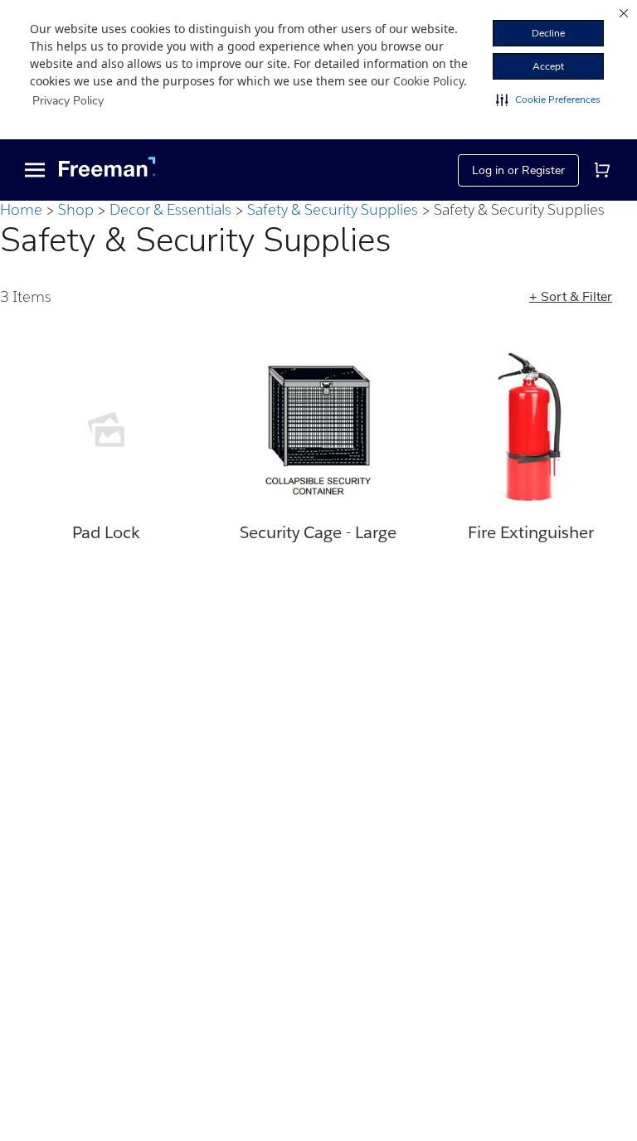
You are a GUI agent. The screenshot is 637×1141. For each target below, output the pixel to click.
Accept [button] (548, 66)
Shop (76, 209)
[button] (548, 99)
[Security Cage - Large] (318, 429)
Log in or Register (518, 170)
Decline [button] (548, 33)
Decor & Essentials (170, 209)
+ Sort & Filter (570, 297)
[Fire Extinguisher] (531, 429)
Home (21, 209)
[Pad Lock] (106, 429)
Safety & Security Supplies (332, 209)
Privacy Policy (68, 101)
